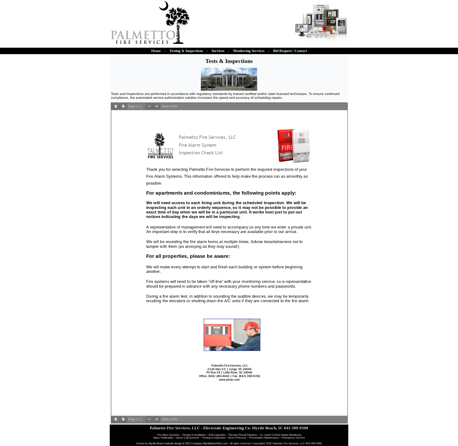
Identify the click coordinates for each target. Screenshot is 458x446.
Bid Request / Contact (290, 51)
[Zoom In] (156, 106)
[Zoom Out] (149, 106)
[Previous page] (115, 106)
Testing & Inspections (186, 51)
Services (218, 51)
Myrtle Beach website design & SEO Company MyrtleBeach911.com (188, 443)
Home (156, 51)
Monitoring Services (249, 51)
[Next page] (123, 106)
